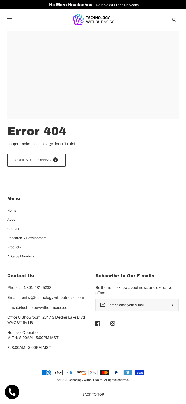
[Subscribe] (173, 305)
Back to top (93, 394)
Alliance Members (21, 256)
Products (14, 247)
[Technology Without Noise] (93, 20)
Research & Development (26, 238)
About (11, 219)
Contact (13, 229)
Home (11, 210)
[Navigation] (9, 20)
